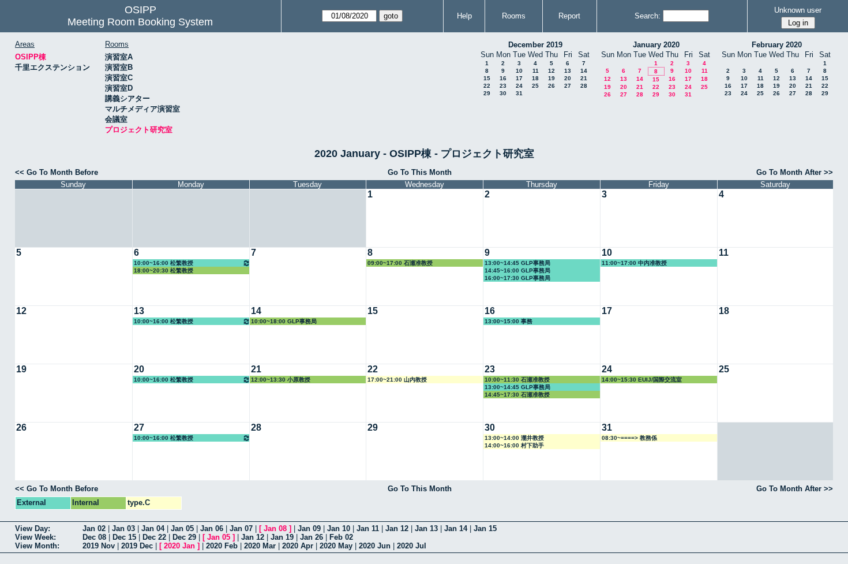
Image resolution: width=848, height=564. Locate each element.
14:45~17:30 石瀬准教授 (517, 394)
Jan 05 (182, 528)
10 (519, 71)
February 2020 (777, 44)
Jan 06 (211, 528)
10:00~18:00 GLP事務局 (284, 321)
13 (567, 71)
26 (551, 86)
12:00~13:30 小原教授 (280, 379)
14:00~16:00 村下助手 (514, 445)
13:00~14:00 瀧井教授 (514, 438)
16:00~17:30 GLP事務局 (517, 278)
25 (535, 86)
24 (519, 86)
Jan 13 (426, 528)
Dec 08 (94, 537)
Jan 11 (368, 528)
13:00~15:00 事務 (508, 321)
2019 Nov (98, 545)
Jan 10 (338, 528)
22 (486, 86)
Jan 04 (152, 528)
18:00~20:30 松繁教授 (163, 270)
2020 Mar (260, 545)
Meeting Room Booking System (140, 22)
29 (486, 93)
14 (583, 71)
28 (583, 86)
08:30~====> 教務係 (629, 438)
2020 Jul (411, 545)
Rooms (514, 16)
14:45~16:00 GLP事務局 (517, 270)
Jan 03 (123, 528)
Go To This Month (420, 172)
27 (567, 86)
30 (503, 93)
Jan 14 (455, 528)
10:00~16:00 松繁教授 (163, 263)
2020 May (336, 545)
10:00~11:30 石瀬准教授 (517, 379)
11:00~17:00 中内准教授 (634, 263)
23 (503, 86)
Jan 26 (311, 537)
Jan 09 (309, 528)
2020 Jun (375, 545)
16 (503, 78)
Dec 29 (184, 537)
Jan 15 (485, 528)
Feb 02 (341, 537)
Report (569, 16)
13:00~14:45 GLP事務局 (517, 263)
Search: (648, 16)
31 (519, 93)
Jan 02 (94, 528)
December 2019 (535, 44)
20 (567, 78)
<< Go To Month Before (56, 172)
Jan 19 (282, 537)
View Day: (32, 528)
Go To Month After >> (794, 172)
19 (551, 78)
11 (535, 71)
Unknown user (797, 10)
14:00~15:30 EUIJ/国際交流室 (642, 379)
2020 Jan (179, 545)
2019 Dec (137, 545)
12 (551, 71)
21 (583, 78)
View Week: (35, 537)
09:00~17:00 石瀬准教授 (400, 263)
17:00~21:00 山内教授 (397, 379)
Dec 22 (154, 537)
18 (535, 78)
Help (464, 16)
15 (486, 78)
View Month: (37, 545)
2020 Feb (222, 545)
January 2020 (656, 44)
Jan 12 (396, 528)
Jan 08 (275, 528)
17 (519, 78)
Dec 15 (124, 537)
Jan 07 (241, 528)
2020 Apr (297, 545)
